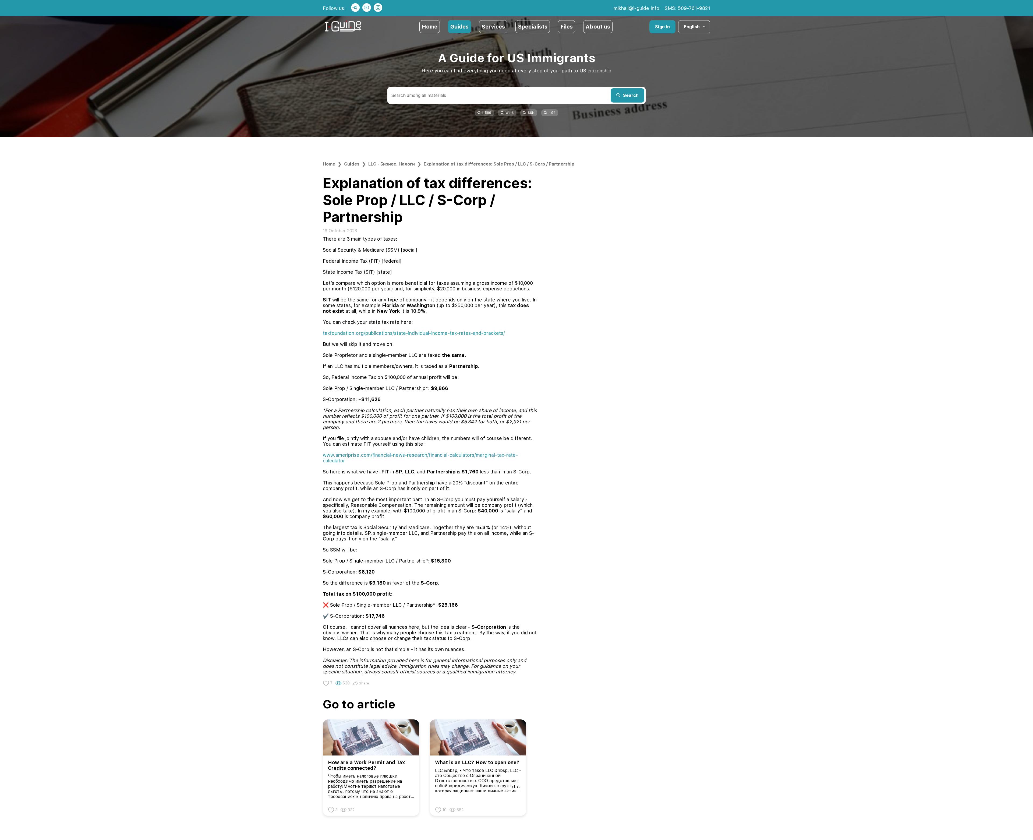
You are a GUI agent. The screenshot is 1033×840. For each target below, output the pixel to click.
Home (429, 26)
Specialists (532, 26)
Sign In (662, 26)
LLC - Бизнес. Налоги (391, 164)
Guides (459, 26)
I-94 (552, 113)
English (692, 26)
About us (598, 26)
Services (493, 26)
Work (509, 113)
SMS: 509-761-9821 (687, 8)
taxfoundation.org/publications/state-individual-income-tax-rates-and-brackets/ (414, 333)
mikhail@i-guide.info (636, 8)
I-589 (486, 113)
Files (566, 26)
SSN (531, 113)
